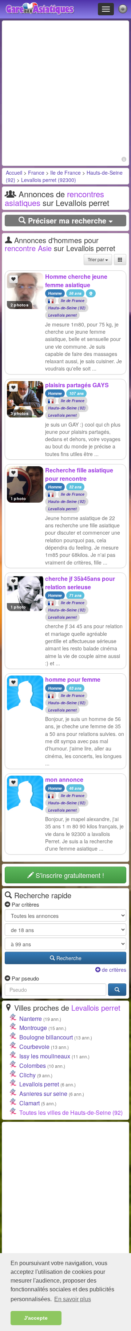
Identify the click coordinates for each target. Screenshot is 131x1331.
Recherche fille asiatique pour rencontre (79, 474)
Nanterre (30, 1018)
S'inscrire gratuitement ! (69, 875)
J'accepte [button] (36, 1318)
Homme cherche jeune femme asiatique (76, 280)
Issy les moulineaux (44, 1056)
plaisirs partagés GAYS (77, 385)
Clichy (27, 1075)
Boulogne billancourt (46, 1037)
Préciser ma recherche (67, 220)
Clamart (29, 1103)
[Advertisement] (65, 88)
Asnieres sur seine (43, 1093)
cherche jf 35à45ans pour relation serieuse (80, 582)
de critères (113, 969)
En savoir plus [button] (72, 1299)
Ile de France (65, 172)
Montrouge (33, 1027)
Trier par (96, 259)
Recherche (68, 958)
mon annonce (64, 779)
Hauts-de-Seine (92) (67, 308)
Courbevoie (34, 1046)
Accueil (14, 172)
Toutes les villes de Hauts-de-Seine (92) (71, 1112)
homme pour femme (72, 679)
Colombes (32, 1065)
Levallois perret (62, 315)
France (36, 172)
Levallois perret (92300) (48, 179)
